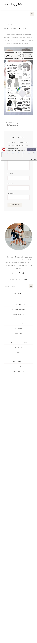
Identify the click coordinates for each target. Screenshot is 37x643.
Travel (18, 366)
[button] (33, 4)
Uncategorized (18, 371)
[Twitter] (16, 273)
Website (10, 193)
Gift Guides (18, 323)
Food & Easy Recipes (18, 319)
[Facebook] (13, 273)
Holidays (18, 328)
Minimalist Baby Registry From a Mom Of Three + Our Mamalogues (12, 124)
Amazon (19, 300)
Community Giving (18, 309)
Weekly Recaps (18, 376)
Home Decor (18, 333)
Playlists (18, 347)
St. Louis (18, 357)
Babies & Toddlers (18, 304)
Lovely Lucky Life (12, 5)
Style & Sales (18, 361)
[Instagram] (23, 273)
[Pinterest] (20, 273)
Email (10, 183)
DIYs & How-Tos (18, 314)
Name (10, 174)
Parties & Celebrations (18, 342)
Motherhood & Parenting (18, 338)
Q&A (18, 352)
